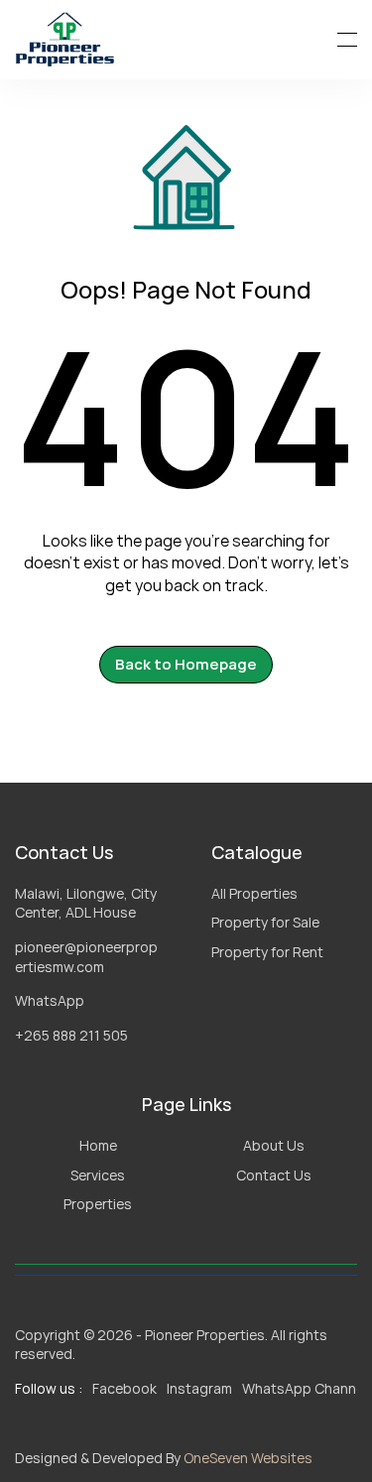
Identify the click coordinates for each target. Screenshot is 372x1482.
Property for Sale (265, 922)
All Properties (254, 893)
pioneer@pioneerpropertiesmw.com (86, 956)
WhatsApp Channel (304, 1388)
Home (98, 1145)
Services (97, 1175)
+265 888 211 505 (71, 1035)
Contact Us (273, 1175)
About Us (274, 1145)
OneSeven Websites (248, 1457)
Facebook (124, 1388)
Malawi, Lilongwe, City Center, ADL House (87, 903)
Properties (97, 1203)
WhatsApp (49, 1000)
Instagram (199, 1388)
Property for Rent (267, 951)
